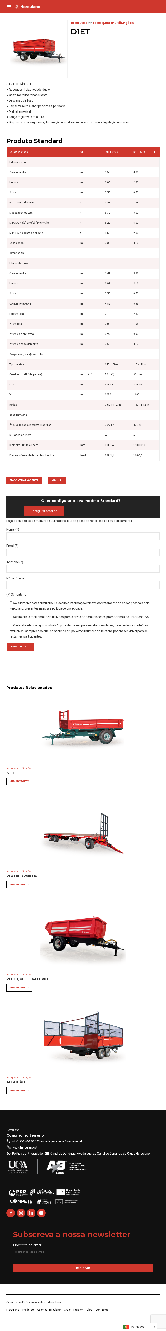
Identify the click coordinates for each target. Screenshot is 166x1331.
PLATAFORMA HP (21, 876)
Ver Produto (19, 781)
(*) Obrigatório (16, 594)
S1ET (10, 773)
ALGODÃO (15, 1082)
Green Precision (73, 1309)
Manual (57, 480)
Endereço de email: (27, 1245)
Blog (89, 1309)
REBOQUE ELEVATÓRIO (27, 979)
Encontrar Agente (24, 480)
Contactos (102, 1309)
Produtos (79, 23)
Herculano (12, 1309)
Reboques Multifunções (113, 23)
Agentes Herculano (49, 1309)
